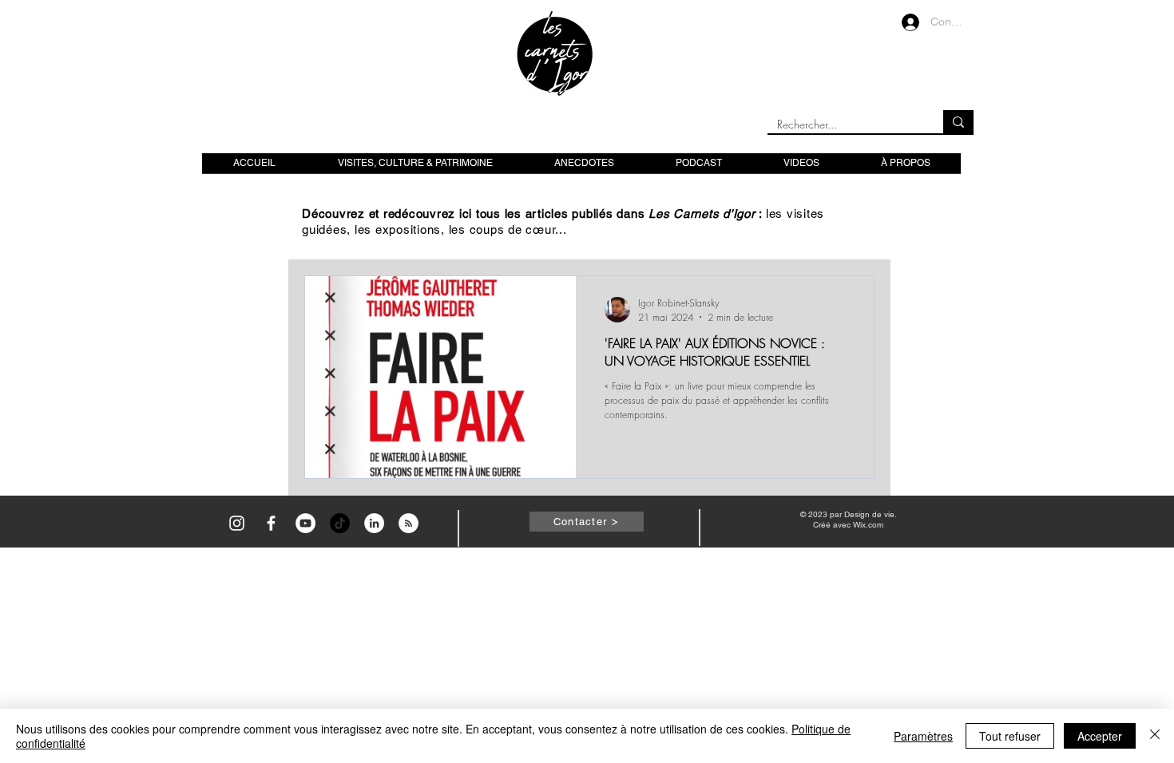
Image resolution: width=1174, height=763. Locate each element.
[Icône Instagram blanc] (237, 523)
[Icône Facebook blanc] (271, 523)
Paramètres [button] (923, 736)
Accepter (1099, 736)
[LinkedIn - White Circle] (374, 523)
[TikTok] (340, 523)
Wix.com (868, 525)
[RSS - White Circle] (408, 523)
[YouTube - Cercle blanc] (305, 523)
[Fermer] (1154, 735)
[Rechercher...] (958, 121)
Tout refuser (1010, 736)
